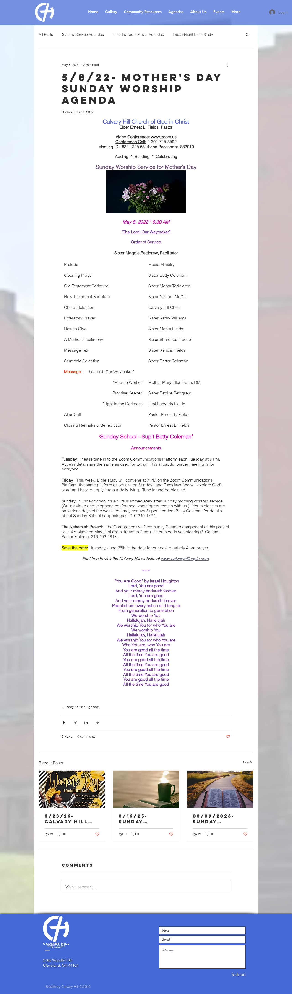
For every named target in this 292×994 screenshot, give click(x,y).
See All (248, 762)
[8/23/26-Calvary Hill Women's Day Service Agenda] (72, 789)
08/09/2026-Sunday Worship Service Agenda (220, 818)
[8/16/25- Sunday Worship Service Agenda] (146, 789)
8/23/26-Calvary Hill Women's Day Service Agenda (71, 818)
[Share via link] (97, 722)
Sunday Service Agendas (83, 34)
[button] (247, 34)
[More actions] (227, 64)
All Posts (46, 34)
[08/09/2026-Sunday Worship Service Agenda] (220, 789)
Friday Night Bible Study (193, 34)
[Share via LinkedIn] (86, 722)
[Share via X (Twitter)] (75, 722)
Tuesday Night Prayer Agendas (138, 34)
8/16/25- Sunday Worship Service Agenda (146, 818)
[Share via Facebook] (64, 722)
